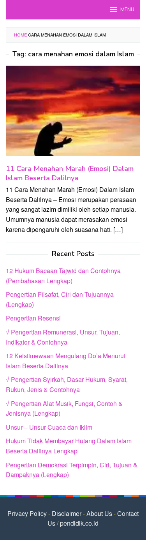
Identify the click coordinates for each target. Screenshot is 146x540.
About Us (99, 513)
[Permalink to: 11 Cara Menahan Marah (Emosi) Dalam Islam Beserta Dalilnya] (73, 114)
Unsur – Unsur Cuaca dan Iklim (49, 427)
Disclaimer (66, 513)
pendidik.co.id (79, 523)
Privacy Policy (27, 513)
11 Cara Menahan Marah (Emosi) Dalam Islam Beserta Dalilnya (70, 173)
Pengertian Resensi (33, 318)
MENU (127, 9)
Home (20, 34)
